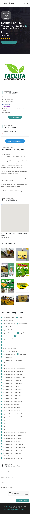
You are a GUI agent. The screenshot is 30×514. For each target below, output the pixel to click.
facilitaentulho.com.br (10, 97)
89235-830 (7, 113)
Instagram (7, 106)
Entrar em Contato (8, 42)
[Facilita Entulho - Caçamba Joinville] (15, 72)
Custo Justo (8, 506)
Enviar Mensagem (22, 500)
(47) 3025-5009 (8, 99)
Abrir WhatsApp (15, 117)
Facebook (7, 104)
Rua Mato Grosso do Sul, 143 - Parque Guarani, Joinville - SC (14, 109)
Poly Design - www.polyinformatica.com (14, 509)
